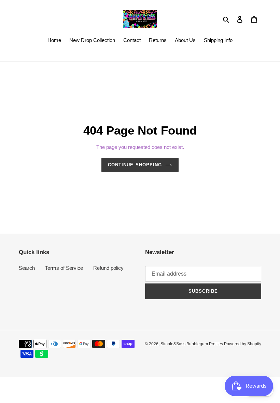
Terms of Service (64, 268)
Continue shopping (135, 164)
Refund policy (108, 268)
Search (27, 268)
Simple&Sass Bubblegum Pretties (192, 344)
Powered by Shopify (242, 344)
